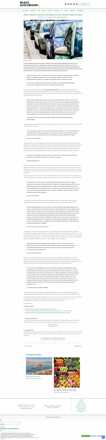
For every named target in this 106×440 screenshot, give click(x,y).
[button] (84, 4)
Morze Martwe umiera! (33, 376)
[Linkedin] (68, 4)
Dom (30, 405)
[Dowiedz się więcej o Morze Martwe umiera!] (39, 366)
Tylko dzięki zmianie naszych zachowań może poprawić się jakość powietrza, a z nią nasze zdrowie (48, 311)
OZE (29, 406)
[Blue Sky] (71, 4)
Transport (26, 406)
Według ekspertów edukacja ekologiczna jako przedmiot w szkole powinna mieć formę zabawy (48, 312)
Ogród (33, 405)
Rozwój (32, 406)
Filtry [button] (3, 431)
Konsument (26, 405)
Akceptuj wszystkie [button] (86, 436)
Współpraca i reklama (81, 410)
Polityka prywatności (81, 405)
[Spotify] (77, 4)
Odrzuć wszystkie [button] (101, 436)
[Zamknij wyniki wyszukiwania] (2, 426)
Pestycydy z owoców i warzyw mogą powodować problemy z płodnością (65, 389)
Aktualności (20, 405)
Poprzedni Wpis (28, 346)
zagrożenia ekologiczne (62, 17)
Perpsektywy (29, 408)
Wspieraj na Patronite (58, 338)
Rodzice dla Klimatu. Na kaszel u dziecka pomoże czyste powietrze (41, 309)
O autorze (81, 400)
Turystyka (21, 406)
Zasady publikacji (81, 408)
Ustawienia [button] (94, 436)
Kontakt (81, 412)
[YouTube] (74, 4)
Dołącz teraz (53, 325)
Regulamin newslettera (81, 406)
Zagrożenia (23, 408)
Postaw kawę (46, 338)
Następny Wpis (78, 346)
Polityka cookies (81, 403)
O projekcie (80, 401)
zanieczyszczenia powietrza (51, 89)
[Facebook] (65, 4)
